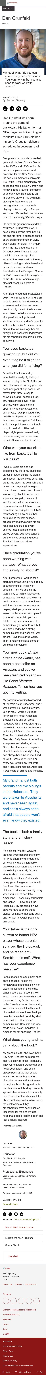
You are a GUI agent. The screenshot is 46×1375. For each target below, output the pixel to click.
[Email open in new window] (25, 108)
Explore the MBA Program (19, 1237)
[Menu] (3, 3)
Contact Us (7, 1284)
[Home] (6, 1268)
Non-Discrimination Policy (13, 1346)
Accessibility (8, 1341)
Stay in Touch (12, 1245)
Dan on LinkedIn (11, 1203)
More (41, 1372)
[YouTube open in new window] (29, 1301)
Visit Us (18, 1284)
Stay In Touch (30, 1284)
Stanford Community (11, 1314)
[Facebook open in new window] (18, 108)
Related (13, 1256)
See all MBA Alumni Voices (19, 1227)
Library (6, 1324)
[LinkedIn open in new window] (12, 108)
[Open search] (43, 3)
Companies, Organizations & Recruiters (19, 1309)
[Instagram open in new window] (21, 1301)
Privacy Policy (9, 1351)
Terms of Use (8, 1356)
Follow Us (7, 1294)
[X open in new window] (5, 108)
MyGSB (7, 1334)
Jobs (5, 1329)
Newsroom (7, 1319)
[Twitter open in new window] (6, 1301)
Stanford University (10, 1361)
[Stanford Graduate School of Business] (13, 3)
